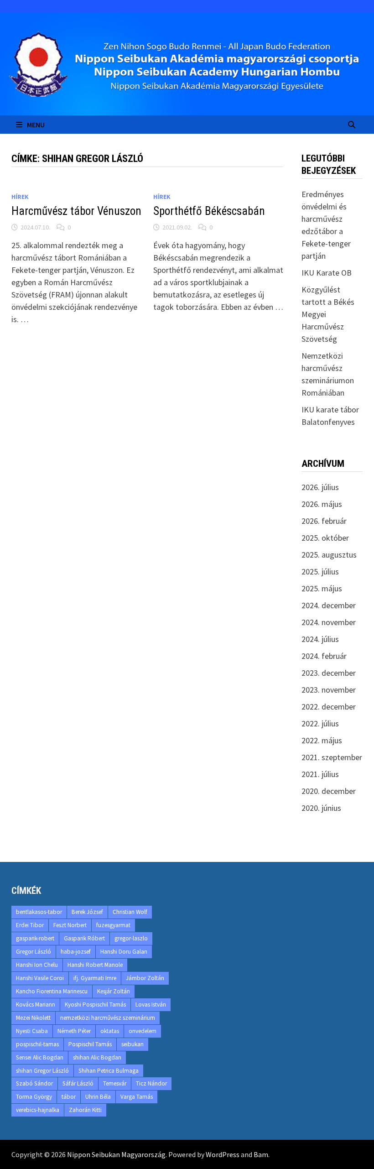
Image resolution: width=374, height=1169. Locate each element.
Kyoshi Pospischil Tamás (95, 1004)
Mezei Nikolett (33, 1018)
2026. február (324, 521)
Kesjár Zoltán (113, 991)
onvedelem (142, 1031)
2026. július (320, 487)
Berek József (87, 912)
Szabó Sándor (34, 1083)
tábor (69, 1097)
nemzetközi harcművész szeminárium (107, 1018)
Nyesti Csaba (32, 1031)
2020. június (321, 808)
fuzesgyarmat (113, 925)
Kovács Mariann (35, 1004)
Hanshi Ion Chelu (37, 965)
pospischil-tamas (37, 1044)
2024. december (328, 605)
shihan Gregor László (42, 1071)
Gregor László (33, 951)
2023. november (328, 689)
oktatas (109, 1031)
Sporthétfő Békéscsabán (209, 211)
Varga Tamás (136, 1097)
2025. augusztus (329, 554)
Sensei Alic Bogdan (39, 1057)
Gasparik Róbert (84, 938)
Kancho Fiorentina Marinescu (52, 991)
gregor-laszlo (131, 938)
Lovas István (150, 1004)
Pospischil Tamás (90, 1044)
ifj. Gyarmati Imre (94, 978)
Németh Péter (74, 1031)
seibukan (132, 1044)
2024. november (328, 622)
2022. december (328, 706)
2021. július (320, 774)
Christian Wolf (130, 912)
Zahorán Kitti (85, 1110)
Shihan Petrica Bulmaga (108, 1071)
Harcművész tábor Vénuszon (76, 211)
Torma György (34, 1097)
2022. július (320, 723)
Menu (36, 124)
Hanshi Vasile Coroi (40, 978)
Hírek (20, 197)
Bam (261, 1154)
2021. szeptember (331, 757)
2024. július (320, 639)
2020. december (328, 791)
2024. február (324, 656)
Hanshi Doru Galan (123, 951)
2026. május (321, 504)
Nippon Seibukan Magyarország (116, 1154)
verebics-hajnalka (37, 1110)
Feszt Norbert (70, 925)
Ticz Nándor (151, 1083)
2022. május (321, 740)
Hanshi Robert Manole (95, 965)
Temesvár (114, 1083)
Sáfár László (78, 1083)
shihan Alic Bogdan (97, 1057)
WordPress (222, 1154)
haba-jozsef (76, 951)
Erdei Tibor (30, 925)
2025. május (321, 588)
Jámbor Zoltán (145, 978)
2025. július (320, 571)
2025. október (325, 537)
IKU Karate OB (326, 272)
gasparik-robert (35, 938)
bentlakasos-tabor (39, 912)
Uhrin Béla (98, 1097)
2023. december (328, 673)
